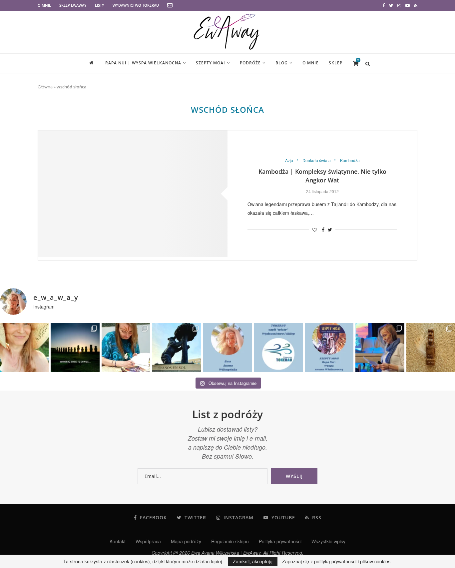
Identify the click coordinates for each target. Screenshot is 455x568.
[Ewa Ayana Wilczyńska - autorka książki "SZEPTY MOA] (227, 347)
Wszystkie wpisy (328, 541)
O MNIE (44, 5)
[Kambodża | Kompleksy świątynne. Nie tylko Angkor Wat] (133, 193)
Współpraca (148, 541)
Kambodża (350, 160)
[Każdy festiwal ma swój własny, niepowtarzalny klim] (126, 347)
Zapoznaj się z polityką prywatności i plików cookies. (337, 561)
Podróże (250, 63)
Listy (99, 5)
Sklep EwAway (73, 5)
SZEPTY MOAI (210, 63)
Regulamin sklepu (230, 541)
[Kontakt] (170, 5)
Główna (45, 87)
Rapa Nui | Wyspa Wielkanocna (143, 63)
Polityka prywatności (280, 541)
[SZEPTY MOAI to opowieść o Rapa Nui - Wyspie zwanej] (329, 347)
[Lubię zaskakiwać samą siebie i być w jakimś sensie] (176, 347)
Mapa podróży (186, 541)
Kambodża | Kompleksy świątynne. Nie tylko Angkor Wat (322, 175)
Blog (281, 63)
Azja (289, 160)
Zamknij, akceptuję (252, 561)
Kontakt (118, 541)
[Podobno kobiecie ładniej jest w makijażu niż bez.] (24, 347)
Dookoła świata (316, 160)
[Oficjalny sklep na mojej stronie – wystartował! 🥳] (278, 347)
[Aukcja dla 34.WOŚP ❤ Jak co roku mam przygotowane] (430, 347)
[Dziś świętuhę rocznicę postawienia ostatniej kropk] (75, 347)
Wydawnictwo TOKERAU (136, 5)
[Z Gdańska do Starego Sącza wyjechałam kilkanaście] (379, 347)
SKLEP (335, 63)
